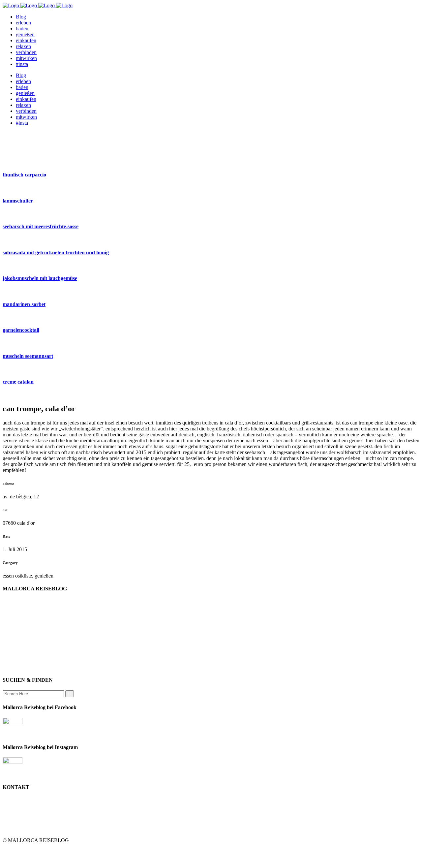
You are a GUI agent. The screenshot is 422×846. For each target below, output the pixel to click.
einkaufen (26, 613)
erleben (23, 637)
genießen (25, 608)
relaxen (23, 625)
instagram (26, 655)
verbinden (26, 661)
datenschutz (28, 643)
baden (22, 619)
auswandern (28, 667)
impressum (27, 631)
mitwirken (26, 649)
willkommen (29, 602)
